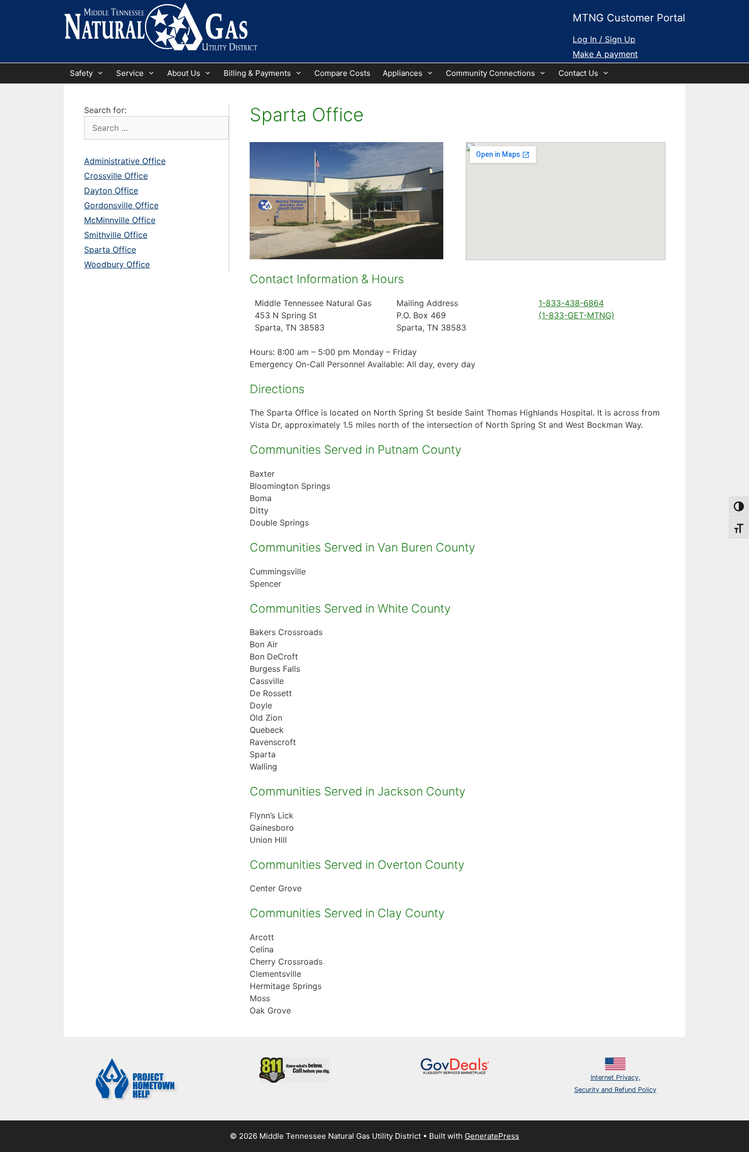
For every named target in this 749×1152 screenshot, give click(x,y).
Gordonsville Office (121, 205)
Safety (81, 73)
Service (130, 73)
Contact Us (578, 73)
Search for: (105, 110)
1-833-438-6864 (571, 303)
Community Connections (490, 73)
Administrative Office (125, 161)
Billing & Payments (257, 73)
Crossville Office (116, 176)
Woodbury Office (117, 264)
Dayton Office (111, 190)
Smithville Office (115, 235)
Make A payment (605, 54)
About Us (183, 73)
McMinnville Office (119, 220)
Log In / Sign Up (604, 39)
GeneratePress (492, 1136)
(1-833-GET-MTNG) (576, 315)
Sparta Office (110, 249)
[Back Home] (160, 27)
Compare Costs (342, 73)
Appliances (402, 73)
